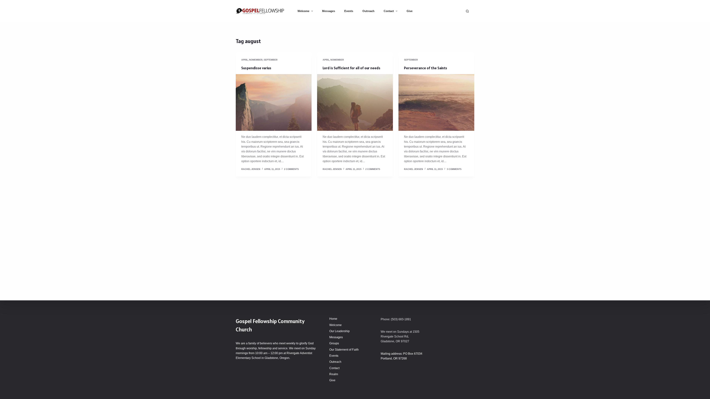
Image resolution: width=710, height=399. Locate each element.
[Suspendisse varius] (274, 102)
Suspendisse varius (256, 68)
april (244, 60)
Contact (389, 11)
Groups (334, 343)
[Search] (467, 11)
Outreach (368, 11)
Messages (328, 11)
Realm (333, 374)
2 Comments (291, 169)
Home (333, 318)
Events (348, 11)
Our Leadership (339, 331)
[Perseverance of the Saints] (436, 102)
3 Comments (454, 169)
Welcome (303, 11)
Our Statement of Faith (344, 349)
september (271, 60)
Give (410, 11)
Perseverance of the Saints (425, 68)
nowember (256, 60)
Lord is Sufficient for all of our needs (351, 68)
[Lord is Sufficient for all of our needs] (355, 102)
